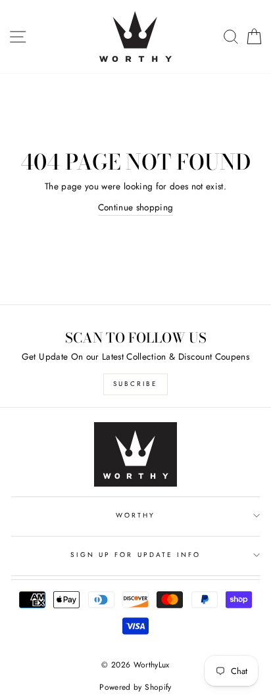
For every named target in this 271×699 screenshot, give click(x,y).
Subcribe (135, 384)
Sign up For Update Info (135, 555)
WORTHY (135, 515)
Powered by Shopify (135, 687)
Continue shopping (136, 207)
